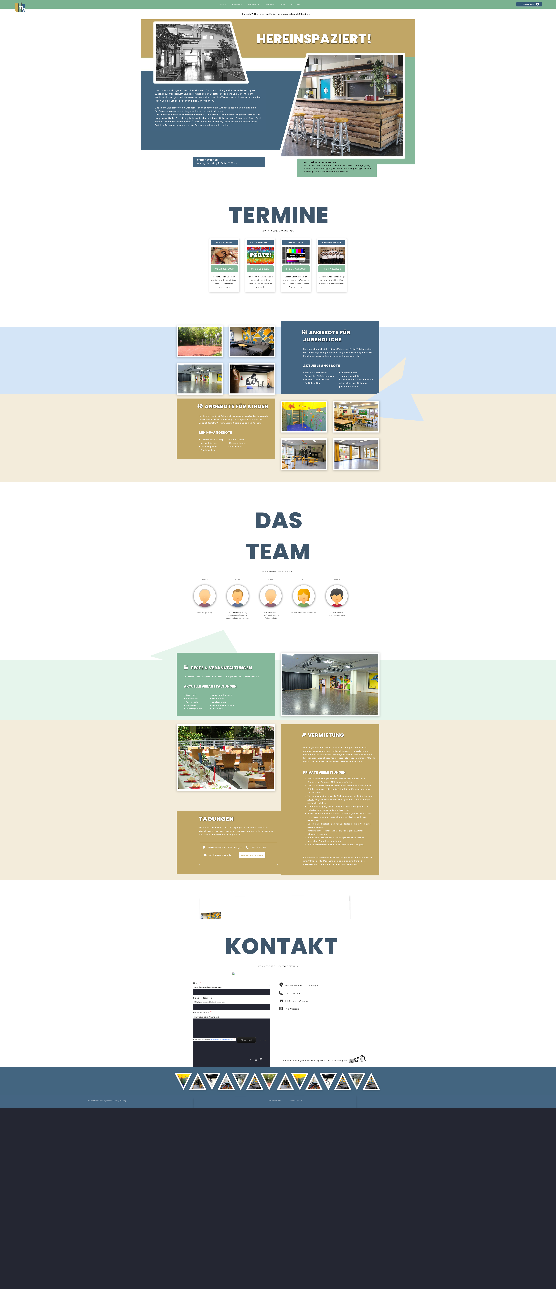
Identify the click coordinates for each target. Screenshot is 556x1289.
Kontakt (295, 4)
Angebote (237, 4)
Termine (270, 4)
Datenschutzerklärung (222, 1039)
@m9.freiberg (292, 1009)
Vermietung (254, 4)
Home (223, 4)
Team (283, 4)
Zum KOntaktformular (252, 855)
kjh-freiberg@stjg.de (220, 855)
